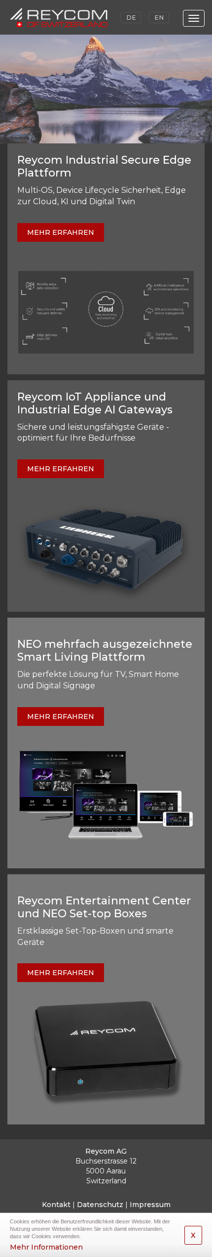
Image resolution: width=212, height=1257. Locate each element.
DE (131, 17)
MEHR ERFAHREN (60, 232)
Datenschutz (100, 1204)
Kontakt (56, 1204)
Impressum (150, 1204)
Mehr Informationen (46, 1247)
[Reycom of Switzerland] (66, 17)
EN (159, 17)
